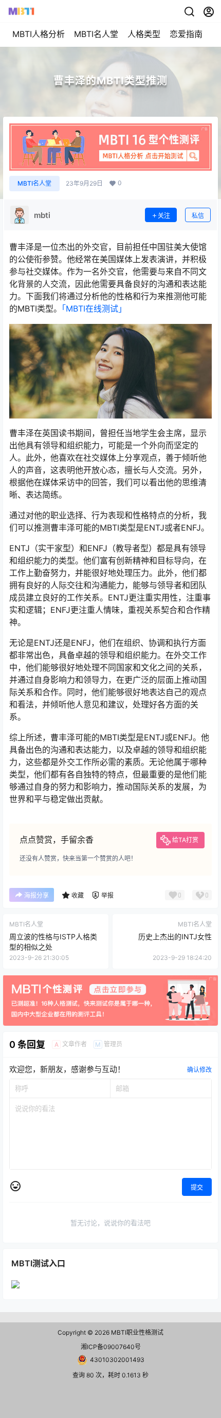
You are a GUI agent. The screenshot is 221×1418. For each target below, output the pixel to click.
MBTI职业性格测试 (136, 1332)
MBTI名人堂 (96, 34)
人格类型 (143, 34)
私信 (198, 216)
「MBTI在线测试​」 (94, 308)
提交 (197, 1187)
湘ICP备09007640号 (111, 1347)
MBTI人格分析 (38, 34)
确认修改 (199, 1070)
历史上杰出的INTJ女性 (175, 936)
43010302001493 (117, 1360)
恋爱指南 (186, 34)
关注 (164, 216)
